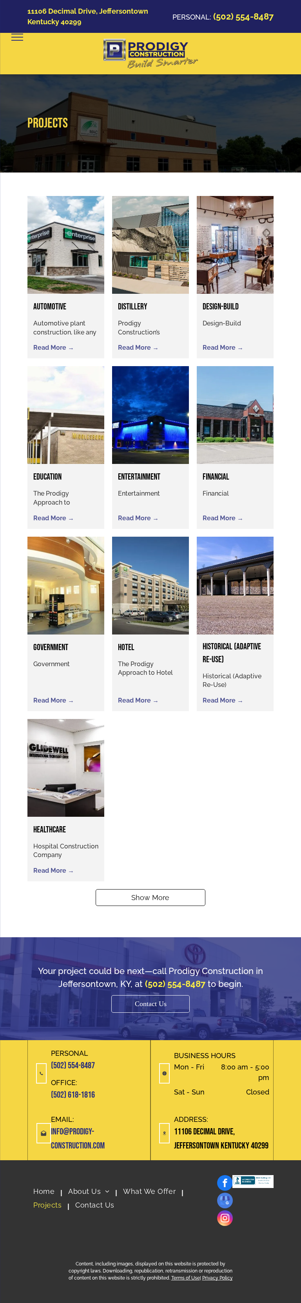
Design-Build (221, 307)
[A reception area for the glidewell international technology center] (65, 768)
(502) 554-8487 (73, 1065)
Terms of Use (185, 1278)
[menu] (17, 37)
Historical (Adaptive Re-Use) (232, 653)
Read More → (53, 347)
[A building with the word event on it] (150, 415)
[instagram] (225, 1219)
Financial (216, 477)
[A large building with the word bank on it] (235, 415)
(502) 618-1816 (73, 1094)
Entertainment (139, 477)
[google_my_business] (225, 1201)
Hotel (126, 647)
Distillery (132, 307)
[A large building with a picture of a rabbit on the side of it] (150, 245)
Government (50, 647)
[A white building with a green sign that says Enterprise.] (65, 245)
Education (47, 477)
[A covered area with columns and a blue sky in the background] (235, 585)
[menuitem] (44, 1193)
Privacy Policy (217, 1278)
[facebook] (225, 1184)
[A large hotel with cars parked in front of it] (150, 585)
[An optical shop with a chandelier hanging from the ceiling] (235, 245)
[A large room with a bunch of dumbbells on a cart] (65, 585)
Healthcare (49, 830)
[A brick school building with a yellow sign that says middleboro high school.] (65, 415)
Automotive (49, 307)
